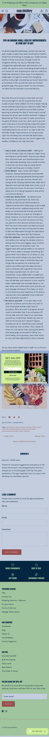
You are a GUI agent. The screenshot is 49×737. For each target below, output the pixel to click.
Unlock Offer (13, 375)
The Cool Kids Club (13, 372)
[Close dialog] (46, 355)
